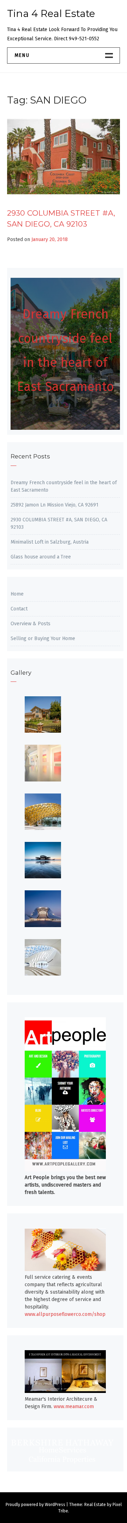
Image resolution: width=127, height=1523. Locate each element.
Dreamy (46, 314)
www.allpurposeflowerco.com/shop (65, 1314)
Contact (19, 609)
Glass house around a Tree (41, 557)
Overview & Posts (30, 624)
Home (17, 594)
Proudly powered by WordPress (35, 1504)
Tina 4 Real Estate (51, 13)
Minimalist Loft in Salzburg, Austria (50, 542)
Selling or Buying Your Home (43, 638)
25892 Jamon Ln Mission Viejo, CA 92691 (54, 505)
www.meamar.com (74, 1407)
